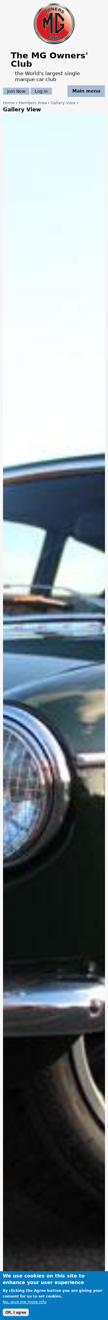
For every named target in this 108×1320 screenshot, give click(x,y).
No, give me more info (24, 1302)
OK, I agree (15, 1312)
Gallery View (63, 103)
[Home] (54, 45)
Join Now (16, 91)
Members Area (33, 103)
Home (9, 103)
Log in (41, 91)
